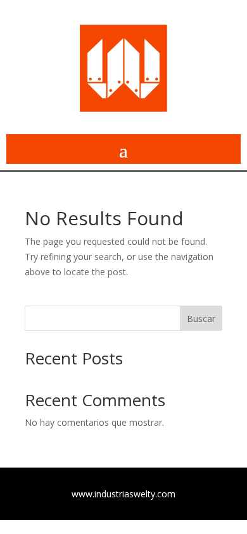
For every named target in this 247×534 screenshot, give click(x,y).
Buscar (201, 319)
